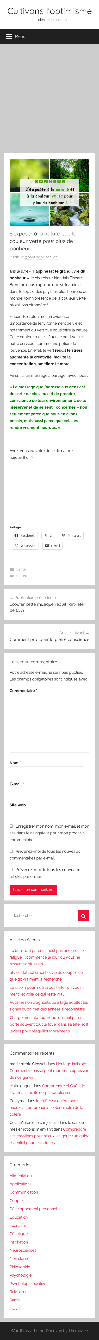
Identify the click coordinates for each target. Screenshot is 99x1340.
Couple (16, 1200)
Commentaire (23, 690)
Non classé (19, 1258)
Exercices (18, 1225)
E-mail (17, 784)
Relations (18, 1292)
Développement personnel (33, 1209)
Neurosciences (23, 1250)
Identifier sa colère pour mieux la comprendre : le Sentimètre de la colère (46, 1108)
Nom (15, 763)
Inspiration (19, 1242)
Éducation (19, 1217)
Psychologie (20, 1275)
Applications (20, 1184)
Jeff (55, 257)
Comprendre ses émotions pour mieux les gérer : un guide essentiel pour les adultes (49, 1136)
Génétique (19, 1233)
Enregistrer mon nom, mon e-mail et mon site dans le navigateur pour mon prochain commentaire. (49, 833)
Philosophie (20, 1267)
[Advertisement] (49, 97)
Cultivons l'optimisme (49, 10)
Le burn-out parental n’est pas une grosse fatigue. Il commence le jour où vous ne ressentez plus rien (47, 957)
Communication (24, 1192)
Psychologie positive (28, 1283)
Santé (21, 569)
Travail (15, 1308)
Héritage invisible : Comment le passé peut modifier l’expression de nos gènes (49, 1071)
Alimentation (21, 1176)
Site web (18, 805)
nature (21, 576)
